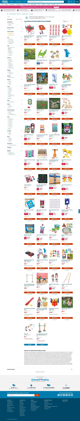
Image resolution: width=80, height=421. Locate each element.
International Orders (23, 410)
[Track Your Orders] (69, 1)
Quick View (30, 70)
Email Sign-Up (9, 408)
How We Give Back (33, 402)
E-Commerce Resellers (47, 407)
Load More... (9, 98)
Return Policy (22, 406)
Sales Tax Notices (22, 411)
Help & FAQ (21, 402)
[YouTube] (69, 395)
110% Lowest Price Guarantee (35, 406)
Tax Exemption (22, 412)
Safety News (46, 405)
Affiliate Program (33, 405)
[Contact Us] (71, 1)
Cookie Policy (46, 408)
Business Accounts (9, 403)
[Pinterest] (64, 395)
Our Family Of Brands (34, 408)
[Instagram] (72, 395)
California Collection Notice (48, 403)
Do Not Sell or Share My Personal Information (50, 406)
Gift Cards (8, 406)
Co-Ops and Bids (9, 402)
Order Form (21, 405)
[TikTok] (67, 395)
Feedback (79, 211)
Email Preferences (22, 415)
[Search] (65, 2)
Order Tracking (22, 403)
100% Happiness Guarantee (35, 407)
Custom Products (64, 401)
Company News (33, 410)
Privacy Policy (46, 401)
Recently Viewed (11, 369)
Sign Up (37, 395)
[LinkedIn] (61, 395)
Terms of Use (46, 402)
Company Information (34, 401)
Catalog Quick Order (10, 401)
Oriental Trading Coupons (11, 407)
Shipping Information (23, 407)
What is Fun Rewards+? (10, 411)
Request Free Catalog (10, 405)
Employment (33, 403)
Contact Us (21, 401)
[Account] (74, 1)
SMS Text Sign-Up (9, 410)
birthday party (39, 357)
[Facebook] (59, 395)
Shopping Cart (22, 408)
